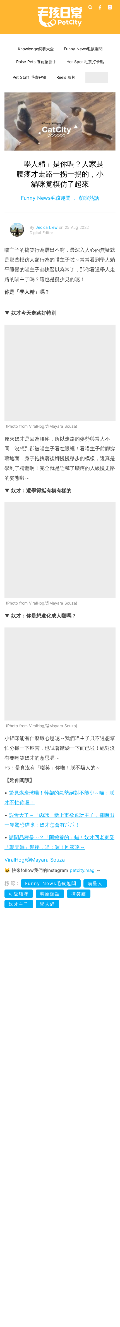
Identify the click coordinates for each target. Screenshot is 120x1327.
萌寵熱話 (88, 198)
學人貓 (47, 904)
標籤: (11, 883)
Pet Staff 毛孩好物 (29, 77)
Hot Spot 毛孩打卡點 (85, 61)
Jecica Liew (47, 227)
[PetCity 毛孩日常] (60, 17)
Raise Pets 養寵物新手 (36, 61)
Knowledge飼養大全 (36, 48)
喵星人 (95, 883)
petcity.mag (82, 870)
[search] (90, 7)
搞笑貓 (78, 893)
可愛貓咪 (19, 893)
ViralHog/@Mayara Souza (34, 860)
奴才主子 (19, 904)
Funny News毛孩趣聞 (83, 48)
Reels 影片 (65, 77)
